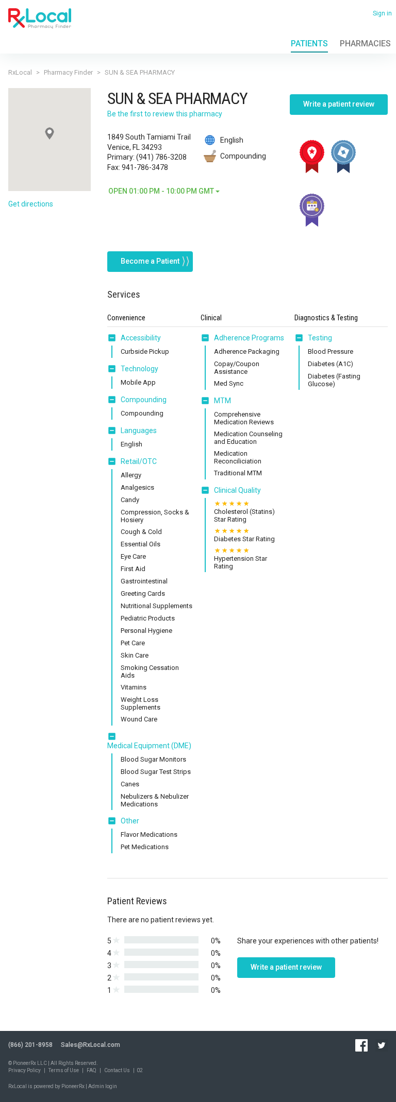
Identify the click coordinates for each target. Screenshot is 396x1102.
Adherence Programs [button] (249, 338)
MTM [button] (222, 401)
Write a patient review (338, 104)
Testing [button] (320, 338)
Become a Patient (150, 261)
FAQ (91, 1070)
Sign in (382, 13)
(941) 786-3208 (161, 157)
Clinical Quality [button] (237, 490)
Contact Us (117, 1070)
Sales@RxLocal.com (90, 1044)
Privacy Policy (24, 1070)
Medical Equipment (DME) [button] (149, 746)
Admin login (102, 1086)
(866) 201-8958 (30, 1044)
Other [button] (130, 821)
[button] (114, 337)
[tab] (134, 338)
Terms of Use (63, 1070)
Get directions (30, 204)
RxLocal (20, 72)
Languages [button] (139, 430)
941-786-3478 (145, 167)
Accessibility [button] (141, 338)
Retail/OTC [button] (139, 461)
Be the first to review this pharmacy (164, 114)
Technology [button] (139, 369)
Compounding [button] (144, 399)
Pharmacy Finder (68, 72)
